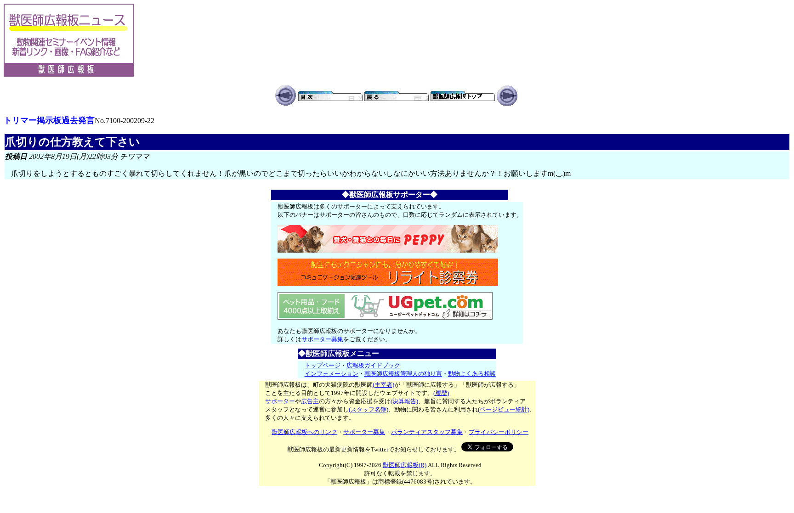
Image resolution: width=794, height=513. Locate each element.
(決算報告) (404, 401)
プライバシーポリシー (498, 431)
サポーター (280, 401)
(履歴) (441, 392)
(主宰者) (383, 384)
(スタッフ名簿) (368, 409)
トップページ (322, 365)
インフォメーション (331, 373)
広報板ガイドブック (373, 365)
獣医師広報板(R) (404, 465)
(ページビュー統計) (503, 409)
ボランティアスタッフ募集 (427, 431)
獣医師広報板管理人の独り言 (403, 373)
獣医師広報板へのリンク (304, 431)
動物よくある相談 (472, 373)
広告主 (310, 401)
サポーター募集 (322, 339)
